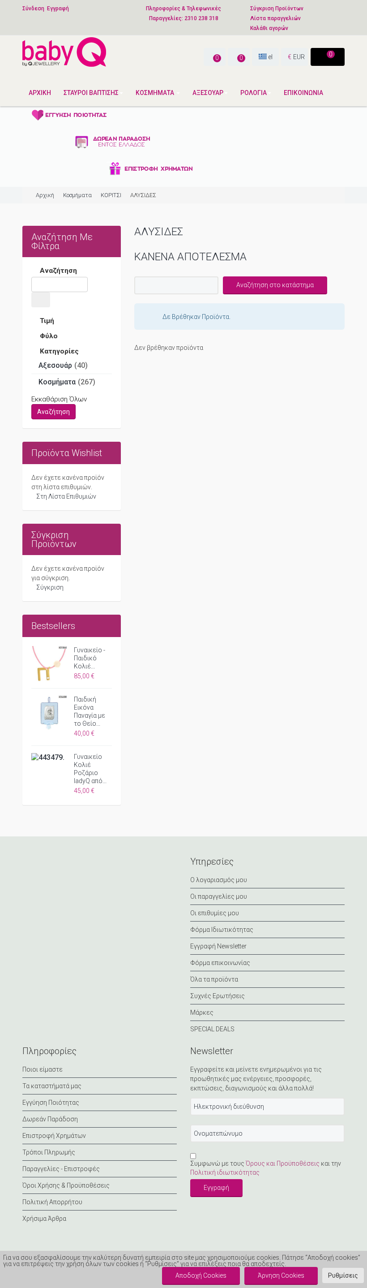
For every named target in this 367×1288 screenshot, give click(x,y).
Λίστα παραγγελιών (275, 18)
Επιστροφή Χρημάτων (54, 1135)
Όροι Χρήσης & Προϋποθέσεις (66, 1185)
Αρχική (40, 92)
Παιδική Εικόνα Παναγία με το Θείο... (89, 711)
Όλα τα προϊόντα (214, 979)
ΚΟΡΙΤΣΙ (111, 195)
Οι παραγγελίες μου (218, 896)
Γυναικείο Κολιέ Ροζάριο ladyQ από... (90, 768)
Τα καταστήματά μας (51, 1086)
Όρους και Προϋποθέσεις (283, 1163)
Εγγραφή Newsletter (218, 946)
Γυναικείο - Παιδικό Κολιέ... (89, 658)
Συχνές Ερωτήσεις (217, 995)
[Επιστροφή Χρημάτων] (111, 168)
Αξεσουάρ (55, 365)
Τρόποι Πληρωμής (48, 1152)
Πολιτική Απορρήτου (52, 1202)
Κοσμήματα (77, 195)
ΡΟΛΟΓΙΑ (253, 92)
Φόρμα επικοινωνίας (220, 962)
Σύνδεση (33, 8)
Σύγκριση (50, 587)
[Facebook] (31, 870)
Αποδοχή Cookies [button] (200, 1275)
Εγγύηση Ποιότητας (50, 1102)
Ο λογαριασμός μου (218, 879)
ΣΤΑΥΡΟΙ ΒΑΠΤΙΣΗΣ (91, 92)
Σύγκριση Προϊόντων (276, 8)
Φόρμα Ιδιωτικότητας (221, 929)
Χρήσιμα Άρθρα (44, 1218)
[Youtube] (96, 870)
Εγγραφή (58, 8)
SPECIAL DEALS (212, 1029)
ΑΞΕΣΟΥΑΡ (207, 92)
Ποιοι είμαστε (42, 1069)
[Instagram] (74, 870)
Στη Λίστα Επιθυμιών (66, 496)
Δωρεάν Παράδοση (50, 1119)
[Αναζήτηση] (40, 299)
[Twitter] (53, 870)
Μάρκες (201, 1012)
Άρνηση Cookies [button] (281, 1275)
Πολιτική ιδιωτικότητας (225, 1172)
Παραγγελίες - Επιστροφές (61, 1168)
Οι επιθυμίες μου (214, 913)
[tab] (71, 271)
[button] (343, 1275)
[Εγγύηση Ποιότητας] (111, 114)
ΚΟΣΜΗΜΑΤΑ (155, 92)
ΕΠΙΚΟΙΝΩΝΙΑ (303, 92)
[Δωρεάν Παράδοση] (111, 141)
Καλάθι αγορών (269, 28)
